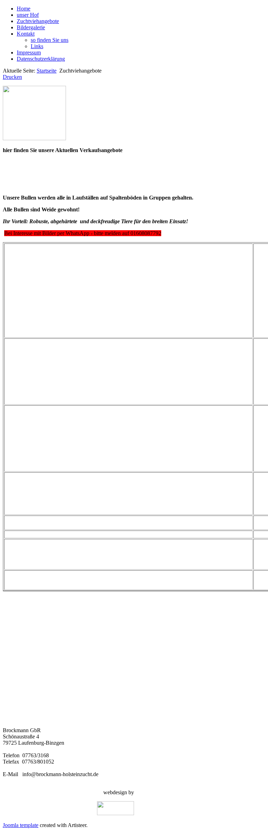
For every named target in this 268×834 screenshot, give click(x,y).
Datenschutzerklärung (41, 59)
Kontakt (26, 34)
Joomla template (20, 825)
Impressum (29, 52)
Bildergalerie (31, 27)
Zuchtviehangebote (38, 21)
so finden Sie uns (49, 40)
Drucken (12, 77)
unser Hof (28, 15)
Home (23, 9)
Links (37, 46)
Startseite (47, 71)
